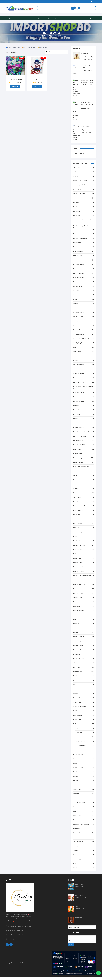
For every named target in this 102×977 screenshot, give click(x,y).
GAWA (75, 475)
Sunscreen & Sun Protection (81, 824)
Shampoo (75, 776)
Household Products (79, 549)
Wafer (75, 854)
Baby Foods (40, 18)
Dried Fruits (76, 414)
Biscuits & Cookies (78, 264)
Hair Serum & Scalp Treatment (81, 506)
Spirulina (75, 806)
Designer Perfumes (78, 401)
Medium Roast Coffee (79, 658)
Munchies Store (77, 671)
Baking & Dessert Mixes (79, 251)
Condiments (76, 360)
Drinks (75, 423)
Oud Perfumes (77, 711)
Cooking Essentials (78, 369)
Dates (75, 397)
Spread (75, 811)
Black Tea (76, 268)
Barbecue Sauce (77, 255)
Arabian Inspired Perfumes (80, 185)
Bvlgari (75, 282)
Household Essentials (79, 545)
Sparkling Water (77, 798)
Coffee (75, 347)
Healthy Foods (77, 519)
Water (75, 863)
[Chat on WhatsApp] (98, 973)
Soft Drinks (76, 793)
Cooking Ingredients (78, 373)
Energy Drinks (77, 449)
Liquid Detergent (77, 641)
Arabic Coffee (77, 189)
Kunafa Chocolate (78, 628)
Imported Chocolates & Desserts (82, 575)
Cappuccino (76, 290)
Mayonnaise (76, 654)
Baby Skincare (77, 247)
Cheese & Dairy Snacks (79, 312)
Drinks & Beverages (78, 427)
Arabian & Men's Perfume (80, 180)
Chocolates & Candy (79, 334)
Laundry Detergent (78, 636)
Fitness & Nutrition (78, 462)
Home (3, 18)
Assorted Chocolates (18, 18)
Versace (75, 850)
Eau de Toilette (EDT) (79, 445)
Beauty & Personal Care (79, 260)
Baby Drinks (76, 211)
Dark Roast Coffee (78, 392)
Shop (8, 18)
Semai (75, 772)
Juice (74, 615)
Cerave (75, 295)
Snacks (75, 785)
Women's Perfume (81, 745)
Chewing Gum (77, 321)
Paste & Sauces (77, 715)
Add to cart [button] (15, 86)
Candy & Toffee (77, 286)
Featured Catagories (78, 458)
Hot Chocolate (77, 541)
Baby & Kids (30, 18)
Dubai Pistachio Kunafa (79, 436)
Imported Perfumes (78, 593)
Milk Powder (76, 667)
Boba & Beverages (78, 273)
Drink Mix (75, 418)
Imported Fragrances (79, 584)
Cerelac (75, 303)
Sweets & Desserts (78, 833)
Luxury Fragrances (78, 645)
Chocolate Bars (77, 330)
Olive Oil (75, 693)
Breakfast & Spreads (79, 277)
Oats (74, 680)
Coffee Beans (77, 351)
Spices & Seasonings (79, 802)
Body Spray (79, 732)
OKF (74, 689)
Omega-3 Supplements (79, 697)
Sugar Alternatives (78, 815)
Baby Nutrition (92, 18)
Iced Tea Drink (77, 558)
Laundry (75, 632)
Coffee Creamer (77, 356)
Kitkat (74, 619)
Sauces (75, 763)
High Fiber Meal (77, 523)
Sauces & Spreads (78, 767)
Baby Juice (76, 234)
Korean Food (76, 623)
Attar (77, 728)
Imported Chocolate (78, 567)
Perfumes (76, 724)
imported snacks (77, 597)
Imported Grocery (78, 588)
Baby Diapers (77, 206)
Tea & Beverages (78, 841)
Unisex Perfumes (80, 741)
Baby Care (76, 202)
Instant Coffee (77, 606)
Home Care (76, 527)
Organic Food (77, 702)
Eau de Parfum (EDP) (79, 440)
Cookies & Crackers (78, 364)
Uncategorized (77, 846)
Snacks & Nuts (77, 789)
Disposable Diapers (78, 410)
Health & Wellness (78, 510)
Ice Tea (75, 554)
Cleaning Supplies (78, 343)
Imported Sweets (78, 602)
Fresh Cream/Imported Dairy (81, 466)
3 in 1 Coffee (76, 167)
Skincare (75, 780)
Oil (74, 684)
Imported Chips (77, 562)
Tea (74, 837)
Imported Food (77, 580)
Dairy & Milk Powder (78, 382)
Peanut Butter (77, 719)
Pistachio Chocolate (78, 750)
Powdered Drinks (78, 754)
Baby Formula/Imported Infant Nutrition (75, 18)
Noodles (75, 676)
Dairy (74, 377)
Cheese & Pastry (78, 316)
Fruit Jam (75, 471)
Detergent (76, 405)
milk (74, 663)
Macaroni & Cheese (78, 650)
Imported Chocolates (79, 571)
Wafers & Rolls (77, 859)
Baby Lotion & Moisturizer (80, 238)
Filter (71, 944)
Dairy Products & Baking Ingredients (83, 386)
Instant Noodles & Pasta (79, 610)
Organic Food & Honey (79, 706)
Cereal (75, 299)
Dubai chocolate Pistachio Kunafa (82, 431)
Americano (76, 176)
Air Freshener (77, 172)
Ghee (74, 479)
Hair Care (75, 501)
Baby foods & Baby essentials (54, 18)
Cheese (75, 308)
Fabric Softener (77, 453)
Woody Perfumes (78, 868)
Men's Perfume (80, 737)
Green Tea (76, 488)
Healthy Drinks (77, 514)
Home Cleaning (77, 532)
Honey (75, 536)
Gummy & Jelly (77, 497)
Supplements (76, 828)
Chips (74, 325)
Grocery (75, 493)
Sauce (75, 759)
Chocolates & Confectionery (81, 338)
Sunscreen (76, 820)
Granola (75, 484)
